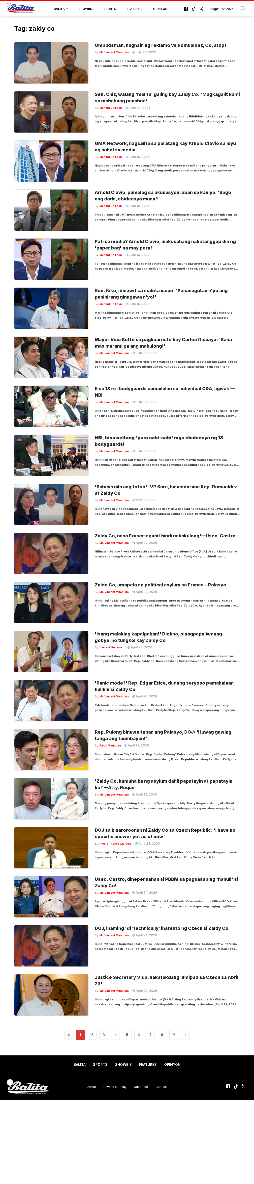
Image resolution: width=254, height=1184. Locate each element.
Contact (161, 1087)
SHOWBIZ (85, 9)
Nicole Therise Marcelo (115, 843)
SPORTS (109, 9)
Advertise (141, 1087)
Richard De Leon (110, 108)
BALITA (59, 9)
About (91, 1087)
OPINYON (160, 9)
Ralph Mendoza (110, 745)
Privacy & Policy (115, 1087)
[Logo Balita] (20, 9)
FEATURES (134, 9)
